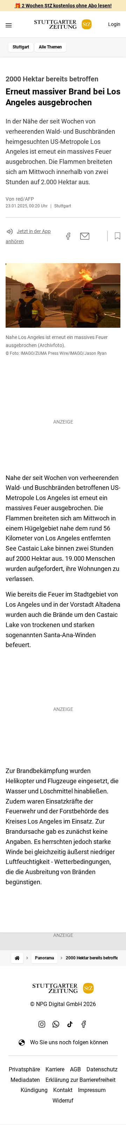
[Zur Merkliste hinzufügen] (115, 236)
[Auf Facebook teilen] (68, 236)
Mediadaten (25, 1080)
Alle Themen (50, 47)
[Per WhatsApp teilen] (98, 236)
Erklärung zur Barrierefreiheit (80, 1080)
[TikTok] (70, 1024)
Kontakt (62, 1090)
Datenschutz (102, 1069)
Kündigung (34, 1090)
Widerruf (63, 1100)
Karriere (55, 1069)
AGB (75, 1069)
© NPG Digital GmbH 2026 (63, 1004)
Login (114, 24)
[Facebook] (84, 1024)
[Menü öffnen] (9, 25)
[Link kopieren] (55, 236)
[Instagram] (42, 1024)
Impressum (92, 1090)
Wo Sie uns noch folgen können (69, 1042)
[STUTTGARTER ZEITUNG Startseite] (63, 24)
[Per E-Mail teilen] (85, 236)
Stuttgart (21, 47)
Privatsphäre (24, 1069)
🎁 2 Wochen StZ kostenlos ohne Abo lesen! (63, 5)
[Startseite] (17, 958)
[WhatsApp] (56, 1024)
